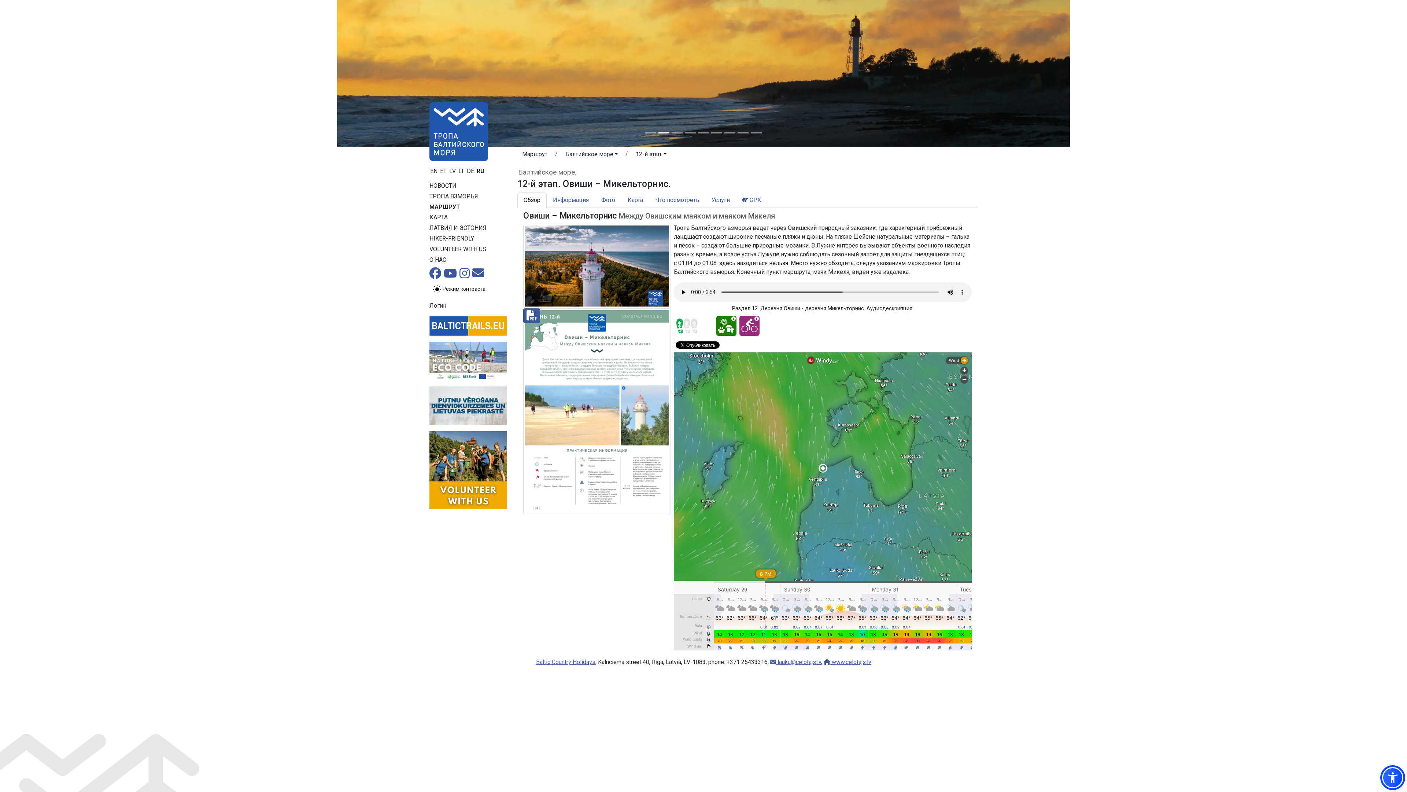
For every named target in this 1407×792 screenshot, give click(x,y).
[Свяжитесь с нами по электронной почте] (478, 275)
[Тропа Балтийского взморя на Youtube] (450, 275)
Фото (608, 200)
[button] (592, 155)
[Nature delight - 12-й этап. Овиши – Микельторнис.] (726, 326)
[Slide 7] (729, 133)
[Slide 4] (690, 133)
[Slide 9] (756, 133)
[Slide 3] (677, 133)
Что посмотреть (677, 200)
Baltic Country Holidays (565, 662)
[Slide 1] (650, 133)
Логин (437, 305)
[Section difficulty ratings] (687, 326)
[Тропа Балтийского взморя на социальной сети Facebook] (435, 275)
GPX (754, 200)
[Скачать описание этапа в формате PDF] (597, 411)
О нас (437, 259)
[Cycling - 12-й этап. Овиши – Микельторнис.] (749, 326)
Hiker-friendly (451, 238)
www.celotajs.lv (850, 662)
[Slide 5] (703, 133)
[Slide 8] (743, 133)
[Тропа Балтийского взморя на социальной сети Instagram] (464, 275)
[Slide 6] (716, 133)
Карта (438, 217)
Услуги (721, 200)
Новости (443, 185)
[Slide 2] (663, 133)
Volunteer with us (457, 249)
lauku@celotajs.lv (798, 662)
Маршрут (444, 206)
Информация (571, 200)
